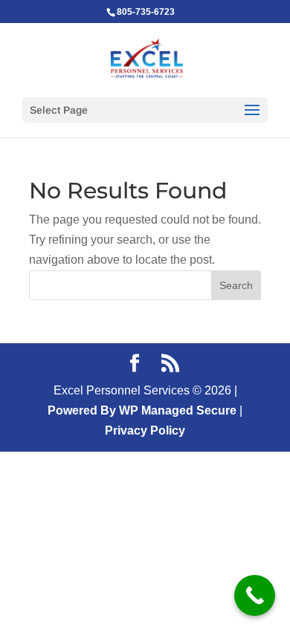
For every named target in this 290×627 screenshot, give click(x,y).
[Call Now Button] (254, 595)
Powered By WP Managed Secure (142, 410)
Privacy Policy (145, 430)
